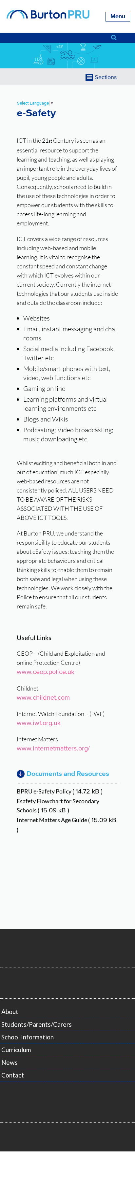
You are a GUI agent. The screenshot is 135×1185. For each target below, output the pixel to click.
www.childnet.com (43, 697)
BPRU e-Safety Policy (60, 791)
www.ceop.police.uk (45, 672)
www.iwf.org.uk (39, 723)
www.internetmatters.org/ (53, 748)
